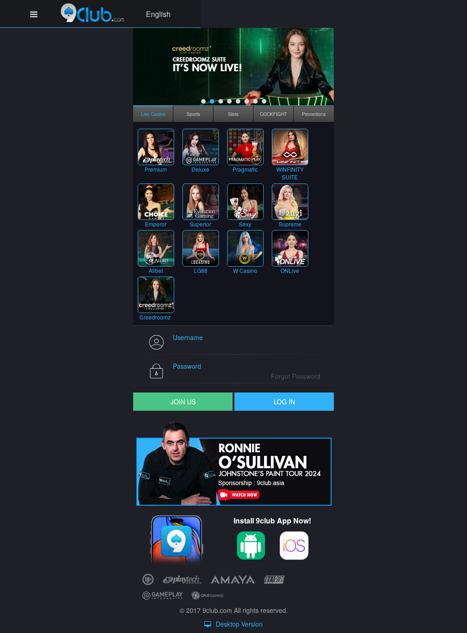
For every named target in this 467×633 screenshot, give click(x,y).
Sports (193, 114)
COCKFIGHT (273, 114)
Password (187, 366)
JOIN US (183, 401)
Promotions (314, 114)
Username (188, 337)
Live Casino (153, 114)
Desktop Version (239, 623)
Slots (233, 114)
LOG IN (284, 401)
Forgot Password (295, 376)
